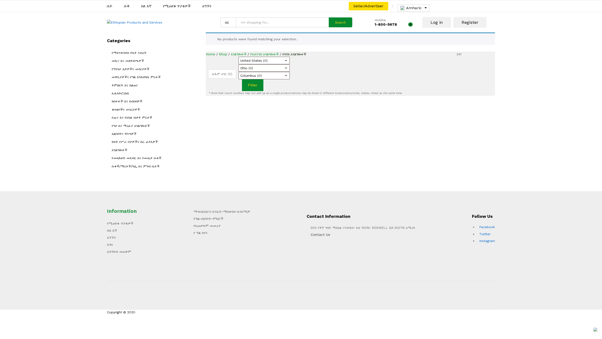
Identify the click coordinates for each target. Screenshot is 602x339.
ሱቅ (127, 6)
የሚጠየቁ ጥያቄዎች (177, 6)
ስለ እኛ (146, 6)
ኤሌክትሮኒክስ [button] (120, 93)
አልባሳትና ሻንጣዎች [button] (124, 134)
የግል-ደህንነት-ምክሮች (208, 219)
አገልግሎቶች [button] (119, 150)
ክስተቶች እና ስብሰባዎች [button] (127, 101)
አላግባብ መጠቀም (119, 252)
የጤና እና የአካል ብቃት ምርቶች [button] (132, 117)
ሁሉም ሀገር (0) (222, 74)
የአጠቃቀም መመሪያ (207, 226)
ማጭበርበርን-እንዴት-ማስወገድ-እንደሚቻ (222, 212)
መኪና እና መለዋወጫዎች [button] (128, 61)
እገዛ (110, 244)
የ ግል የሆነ (200, 233)
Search (340, 22)
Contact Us (319, 235)
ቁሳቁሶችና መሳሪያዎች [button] (126, 109)
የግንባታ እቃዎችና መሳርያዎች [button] (130, 69)
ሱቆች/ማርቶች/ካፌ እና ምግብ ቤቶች (135, 166)
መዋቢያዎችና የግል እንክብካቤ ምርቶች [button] (136, 77)
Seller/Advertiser (368, 6)
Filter (252, 85)
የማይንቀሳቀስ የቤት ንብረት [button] (129, 53)
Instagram (487, 241)
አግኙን (206, 6)
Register (470, 22)
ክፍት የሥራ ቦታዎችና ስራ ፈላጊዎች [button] (135, 142)
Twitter (485, 234)
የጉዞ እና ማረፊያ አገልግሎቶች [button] (131, 126)
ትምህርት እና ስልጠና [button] (125, 85)
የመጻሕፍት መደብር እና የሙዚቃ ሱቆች (136, 158)
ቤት (109, 6)
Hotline (380, 20)
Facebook (487, 227)
